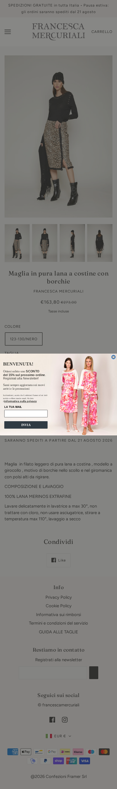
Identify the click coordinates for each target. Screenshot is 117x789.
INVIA (26, 425)
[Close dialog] (114, 357)
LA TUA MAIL (13, 407)
